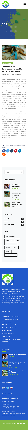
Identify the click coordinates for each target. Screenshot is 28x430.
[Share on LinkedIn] (19, 151)
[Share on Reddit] (4, 154)
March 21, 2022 (15, 199)
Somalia (4, 147)
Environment (9, 240)
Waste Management (9, 224)
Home (17, 240)
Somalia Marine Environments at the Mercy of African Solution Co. (17, 363)
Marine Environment (8, 63)
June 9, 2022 (15, 188)
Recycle (6, 221)
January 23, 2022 (16, 208)
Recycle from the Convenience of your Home (17, 204)
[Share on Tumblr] (12, 151)
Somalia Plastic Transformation (17, 354)
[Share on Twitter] (8, 151)
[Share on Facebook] (4, 151)
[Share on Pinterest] (15, 151)
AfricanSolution (16, 74)
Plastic (8, 247)
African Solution (10, 145)
